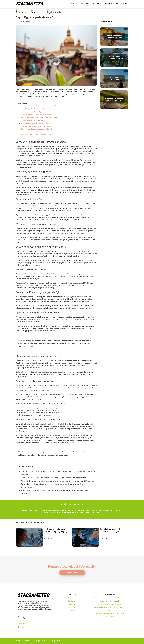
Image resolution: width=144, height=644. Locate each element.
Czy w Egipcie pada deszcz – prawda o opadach (38, 106)
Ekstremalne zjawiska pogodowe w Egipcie (37, 129)
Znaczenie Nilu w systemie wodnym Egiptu (36, 135)
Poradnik (109, 4)
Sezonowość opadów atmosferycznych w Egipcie (39, 117)
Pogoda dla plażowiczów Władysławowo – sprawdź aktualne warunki (114, 79)
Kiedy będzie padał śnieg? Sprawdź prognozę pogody (55, 530)
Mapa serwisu (41, 641)
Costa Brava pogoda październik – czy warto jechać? (114, 36)
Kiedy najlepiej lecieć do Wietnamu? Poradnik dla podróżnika (114, 100)
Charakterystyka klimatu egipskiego (34, 109)
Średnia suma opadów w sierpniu (34, 120)
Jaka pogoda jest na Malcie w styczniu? (109, 604)
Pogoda (73, 4)
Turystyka (84, 4)
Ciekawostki (97, 4)
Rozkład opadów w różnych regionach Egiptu (37, 123)
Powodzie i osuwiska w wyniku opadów (36, 132)
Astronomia (121, 4)
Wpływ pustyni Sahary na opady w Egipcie (37, 114)
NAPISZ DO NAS (72, 572)
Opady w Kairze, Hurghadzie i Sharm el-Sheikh (38, 126)
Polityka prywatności (23, 641)
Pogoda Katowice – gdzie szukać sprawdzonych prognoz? (111, 530)
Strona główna (21, 12)
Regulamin (56, 641)
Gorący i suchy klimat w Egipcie (33, 112)
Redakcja (22, 623)
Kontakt (21, 627)
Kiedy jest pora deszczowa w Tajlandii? (114, 57)
